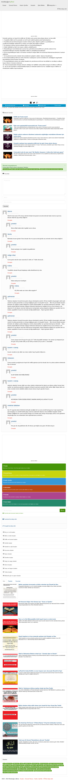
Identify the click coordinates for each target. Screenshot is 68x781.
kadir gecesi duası (35, 767)
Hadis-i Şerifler (24, 5)
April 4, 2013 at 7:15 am (12, 349)
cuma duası (40, 765)
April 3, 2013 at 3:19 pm (16, 423)
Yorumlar (17, 581)
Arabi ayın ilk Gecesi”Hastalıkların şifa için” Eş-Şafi (34, 740)
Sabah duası (47, 765)
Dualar (4, 5)
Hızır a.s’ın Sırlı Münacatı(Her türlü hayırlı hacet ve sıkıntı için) (37, 619)
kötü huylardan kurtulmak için (10, 770)
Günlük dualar (8, 543)
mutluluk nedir (35, 763)
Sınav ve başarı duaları (10, 568)
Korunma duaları (9, 550)
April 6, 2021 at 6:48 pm (16, 246)
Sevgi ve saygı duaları (10, 561)
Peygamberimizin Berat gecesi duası (42, 770)
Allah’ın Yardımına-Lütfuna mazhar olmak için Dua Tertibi (36, 688)
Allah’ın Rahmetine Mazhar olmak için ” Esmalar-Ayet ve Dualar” (38, 653)
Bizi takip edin (49, 778)
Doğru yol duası (22, 769)
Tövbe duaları (8, 572)
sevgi (21, 763)
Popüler (10, 581)
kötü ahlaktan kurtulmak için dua (11, 767)
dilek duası (16, 763)
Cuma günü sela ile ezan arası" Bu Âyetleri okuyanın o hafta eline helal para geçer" (39, 152)
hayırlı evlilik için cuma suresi (17, 169)
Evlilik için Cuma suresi (21, 116)
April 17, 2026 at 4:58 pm (16, 225)
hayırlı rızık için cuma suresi (32, 169)
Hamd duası (54, 765)
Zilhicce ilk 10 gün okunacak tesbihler (49, 767)
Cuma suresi (6, 169)
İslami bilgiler (7, 502)
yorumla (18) (42, 105)
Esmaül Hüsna (13, 5)
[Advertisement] (34, 22)
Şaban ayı (34, 765)
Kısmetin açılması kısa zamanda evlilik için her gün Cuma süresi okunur (35, 143)
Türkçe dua (26, 767)
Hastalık (33, 5)
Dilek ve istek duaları (10, 535)
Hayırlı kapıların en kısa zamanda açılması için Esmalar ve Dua (37, 636)
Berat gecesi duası (31, 769)
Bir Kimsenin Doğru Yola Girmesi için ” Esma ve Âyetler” (35, 601)
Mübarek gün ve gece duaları (12, 575)
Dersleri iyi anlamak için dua (43, 769)
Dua (4, 763)
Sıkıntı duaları (8, 564)
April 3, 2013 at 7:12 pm (12, 382)
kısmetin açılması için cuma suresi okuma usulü (51, 169)
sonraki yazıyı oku (10, 105)
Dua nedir (21, 770)
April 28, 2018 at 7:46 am (13, 257)
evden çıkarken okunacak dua (10, 772)
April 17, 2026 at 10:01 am (13, 213)
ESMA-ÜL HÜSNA (7, 765)
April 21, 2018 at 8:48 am (13, 267)
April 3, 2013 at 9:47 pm (12, 360)
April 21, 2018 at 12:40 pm (16, 278)
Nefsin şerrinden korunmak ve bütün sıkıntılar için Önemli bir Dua (38, 584)
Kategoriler (52, 5)
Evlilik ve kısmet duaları (10, 539)
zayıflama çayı (27, 763)
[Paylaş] (30, 102)
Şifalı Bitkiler (41, 5)
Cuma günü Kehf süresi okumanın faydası (15, 167)
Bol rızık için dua (44, 763)
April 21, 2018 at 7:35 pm (20, 287)
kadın (21, 767)
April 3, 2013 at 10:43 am (13, 407)
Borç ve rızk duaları (9, 532)
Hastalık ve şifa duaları (10, 546)
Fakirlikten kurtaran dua (18, 765)
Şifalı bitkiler (7, 487)
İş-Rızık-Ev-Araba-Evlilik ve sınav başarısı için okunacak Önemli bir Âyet (40, 671)
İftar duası (27, 765)
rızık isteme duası (29, 770)
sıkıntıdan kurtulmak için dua (10, 769)
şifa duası (61, 765)
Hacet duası (9, 763)
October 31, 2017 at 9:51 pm (13, 317)
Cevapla (10, 220)
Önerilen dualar (8, 557)
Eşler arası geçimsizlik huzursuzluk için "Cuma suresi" (30, 125)
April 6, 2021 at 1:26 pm (12, 236)
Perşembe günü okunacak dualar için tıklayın (13, 513)
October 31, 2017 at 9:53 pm (13, 298)
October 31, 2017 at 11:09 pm (17, 337)
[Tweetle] (34, 102)
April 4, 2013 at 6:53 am (16, 372)
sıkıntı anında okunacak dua (56, 763)
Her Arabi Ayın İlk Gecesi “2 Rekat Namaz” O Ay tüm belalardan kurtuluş (40, 723)
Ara (63, 510)
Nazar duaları (8, 554)
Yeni (4, 581)
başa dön (26, 105)
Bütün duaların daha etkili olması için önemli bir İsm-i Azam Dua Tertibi (40, 705)
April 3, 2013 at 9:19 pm (16, 396)
